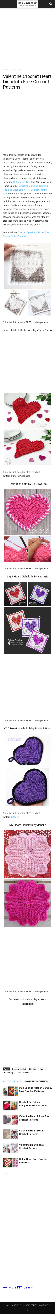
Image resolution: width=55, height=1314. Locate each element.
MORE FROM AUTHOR (36, 1081)
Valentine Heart (22, 1072)
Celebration (16, 69)
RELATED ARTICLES (12, 1081)
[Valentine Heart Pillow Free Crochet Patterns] (10, 1120)
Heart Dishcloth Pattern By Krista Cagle (28, 330)
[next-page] (9, 1173)
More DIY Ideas (20, 1287)
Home (5, 69)
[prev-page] (5, 1173)
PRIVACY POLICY (30, 1305)
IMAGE (14, 816)
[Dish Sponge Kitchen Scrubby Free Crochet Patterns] (10, 1091)
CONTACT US (44, 1305)
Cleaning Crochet (19, 1069)
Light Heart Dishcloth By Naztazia (27, 576)
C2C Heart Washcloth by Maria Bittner (27, 728)
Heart (42, 1069)
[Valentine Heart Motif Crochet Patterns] (10, 1134)
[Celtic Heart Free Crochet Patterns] (10, 1162)
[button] (5, 4)
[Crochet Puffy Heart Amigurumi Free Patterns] (10, 1105)
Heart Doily (8, 1072)
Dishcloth (33, 1069)
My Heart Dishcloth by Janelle (27, 825)
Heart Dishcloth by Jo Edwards (27, 484)
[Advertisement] (27, 37)
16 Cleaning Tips (21, 182)
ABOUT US (16, 1305)
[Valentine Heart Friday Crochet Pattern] (10, 1148)
